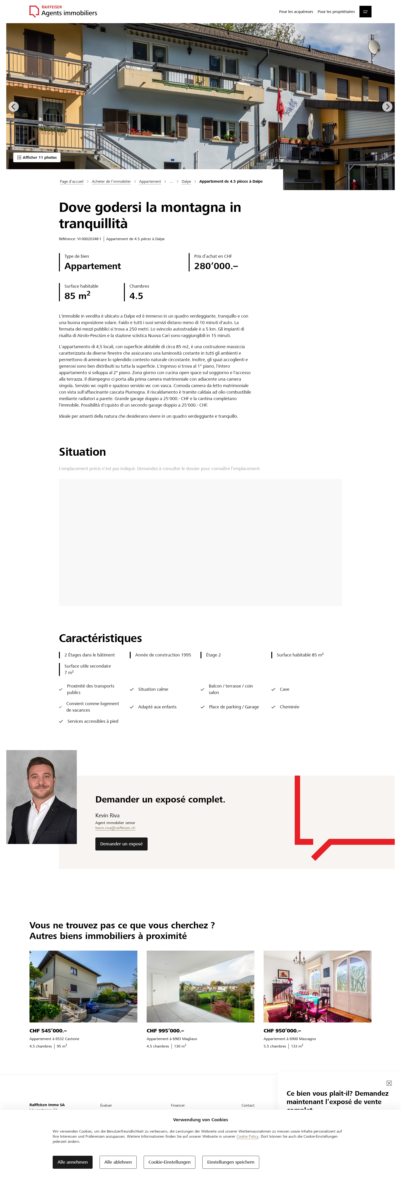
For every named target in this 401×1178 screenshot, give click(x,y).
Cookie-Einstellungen (170, 1162)
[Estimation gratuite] (200, 106)
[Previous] (14, 107)
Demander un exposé (121, 844)
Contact (248, 1105)
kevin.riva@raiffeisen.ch (115, 828)
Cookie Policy (247, 1136)
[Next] (387, 107)
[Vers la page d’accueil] (63, 11)
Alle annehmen (73, 1162)
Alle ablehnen (118, 1162)
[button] (365, 11)
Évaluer (106, 1105)
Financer (178, 1105)
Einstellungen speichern (230, 1162)
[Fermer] (389, 1083)
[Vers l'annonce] (83, 986)
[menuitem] (296, 11)
